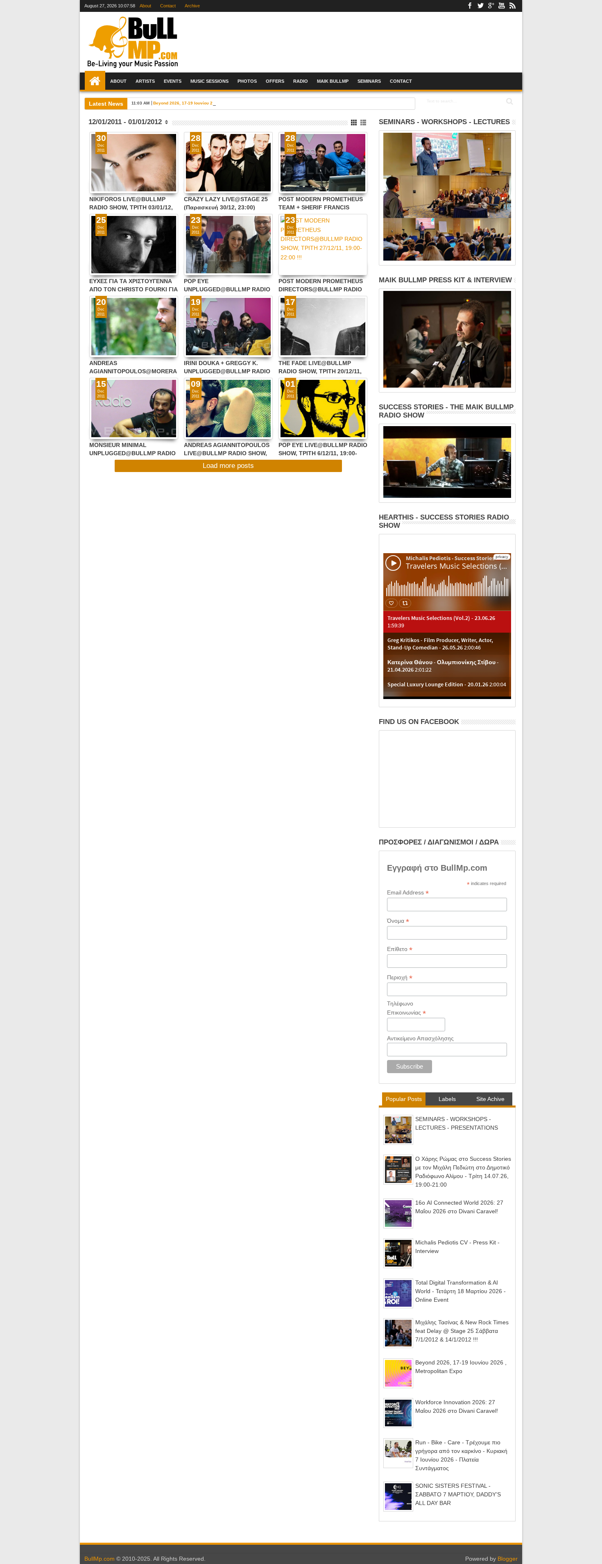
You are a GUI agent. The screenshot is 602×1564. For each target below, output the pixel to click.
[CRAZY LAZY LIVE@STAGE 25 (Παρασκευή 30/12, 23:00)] (228, 162)
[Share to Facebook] (95, 177)
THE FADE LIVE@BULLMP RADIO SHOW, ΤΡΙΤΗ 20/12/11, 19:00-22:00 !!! (320, 367)
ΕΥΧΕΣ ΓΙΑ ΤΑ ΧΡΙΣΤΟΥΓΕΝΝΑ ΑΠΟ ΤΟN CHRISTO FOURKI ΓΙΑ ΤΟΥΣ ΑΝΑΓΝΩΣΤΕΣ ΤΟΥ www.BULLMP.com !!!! (133, 285)
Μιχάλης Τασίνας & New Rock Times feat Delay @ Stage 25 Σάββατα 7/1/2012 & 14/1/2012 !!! (462, 1331)
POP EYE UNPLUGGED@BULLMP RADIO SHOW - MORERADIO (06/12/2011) (227, 285)
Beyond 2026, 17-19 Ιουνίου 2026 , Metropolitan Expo (206, 103)
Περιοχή (399, 977)
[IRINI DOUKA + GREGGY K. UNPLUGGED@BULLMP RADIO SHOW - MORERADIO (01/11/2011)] (228, 326)
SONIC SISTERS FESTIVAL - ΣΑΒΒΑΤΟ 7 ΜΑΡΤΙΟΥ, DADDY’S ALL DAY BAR (458, 1494)
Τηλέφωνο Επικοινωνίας (406, 1008)
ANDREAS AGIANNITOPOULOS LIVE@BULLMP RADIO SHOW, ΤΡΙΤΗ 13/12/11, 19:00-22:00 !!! (226, 449)
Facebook (469, 6)
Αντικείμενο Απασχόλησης (420, 1038)
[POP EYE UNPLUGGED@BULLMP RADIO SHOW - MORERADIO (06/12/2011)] (228, 244)
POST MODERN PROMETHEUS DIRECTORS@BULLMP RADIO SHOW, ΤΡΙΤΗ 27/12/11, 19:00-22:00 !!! (320, 285)
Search (509, 101)
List (364, 122)
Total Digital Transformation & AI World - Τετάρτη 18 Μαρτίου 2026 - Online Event (460, 1291)
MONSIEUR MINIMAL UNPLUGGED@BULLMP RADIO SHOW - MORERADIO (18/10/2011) (132, 449)
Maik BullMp (333, 81)
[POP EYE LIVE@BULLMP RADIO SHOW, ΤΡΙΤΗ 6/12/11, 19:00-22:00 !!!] (323, 408)
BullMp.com (99, 1558)
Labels (447, 1099)
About (145, 5)
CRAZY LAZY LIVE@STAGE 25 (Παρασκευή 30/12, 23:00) (226, 203)
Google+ (491, 6)
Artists (145, 81)
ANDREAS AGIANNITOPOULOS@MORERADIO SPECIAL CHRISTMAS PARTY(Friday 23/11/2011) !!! (133, 367)
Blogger (508, 1558)
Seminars (369, 81)
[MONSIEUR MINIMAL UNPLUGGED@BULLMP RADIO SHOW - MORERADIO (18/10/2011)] (133, 408)
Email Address (408, 893)
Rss (512, 6)
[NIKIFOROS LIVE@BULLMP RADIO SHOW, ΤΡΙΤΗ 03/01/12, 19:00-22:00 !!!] (133, 162)
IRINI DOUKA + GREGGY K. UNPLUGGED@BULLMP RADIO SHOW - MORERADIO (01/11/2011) (227, 367)
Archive (192, 5)
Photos (247, 81)
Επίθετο (399, 949)
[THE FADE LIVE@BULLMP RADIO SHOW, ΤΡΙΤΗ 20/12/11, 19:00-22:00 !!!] (323, 326)
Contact (168, 5)
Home (95, 81)
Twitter (480, 6)
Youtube (501, 6)
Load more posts (228, 466)
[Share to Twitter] (104, 177)
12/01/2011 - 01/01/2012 (125, 122)
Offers (275, 81)
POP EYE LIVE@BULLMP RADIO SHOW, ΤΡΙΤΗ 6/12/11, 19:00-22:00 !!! (322, 449)
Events (172, 81)
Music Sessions (209, 81)
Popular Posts (404, 1099)
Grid (354, 122)
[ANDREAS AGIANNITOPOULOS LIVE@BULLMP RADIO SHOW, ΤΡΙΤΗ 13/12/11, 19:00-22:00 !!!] (228, 408)
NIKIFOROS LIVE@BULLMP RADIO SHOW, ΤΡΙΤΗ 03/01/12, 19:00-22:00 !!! (131, 203)
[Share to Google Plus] (113, 177)
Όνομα (398, 921)
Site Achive (490, 1099)
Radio (300, 81)
